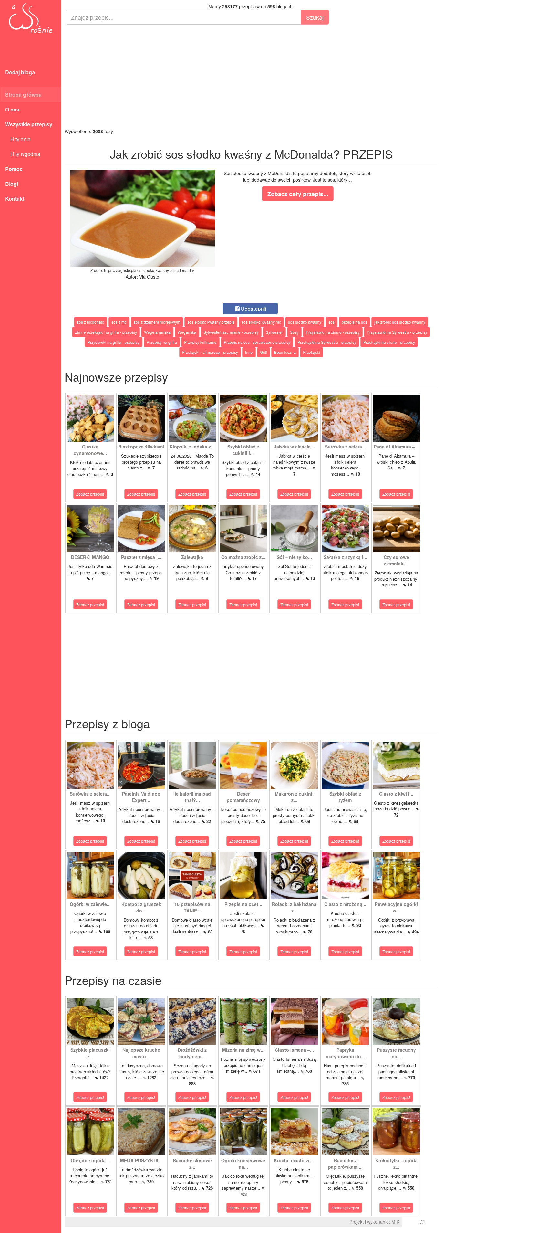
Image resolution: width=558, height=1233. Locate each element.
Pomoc (14, 169)
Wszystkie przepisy (28, 124)
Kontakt (14, 198)
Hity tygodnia (22, 154)
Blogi (11, 183)
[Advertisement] (251, 76)
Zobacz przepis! (90, 494)
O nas (12, 109)
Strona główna (23, 94)
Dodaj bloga (20, 72)
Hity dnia (18, 139)
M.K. (396, 1221)
